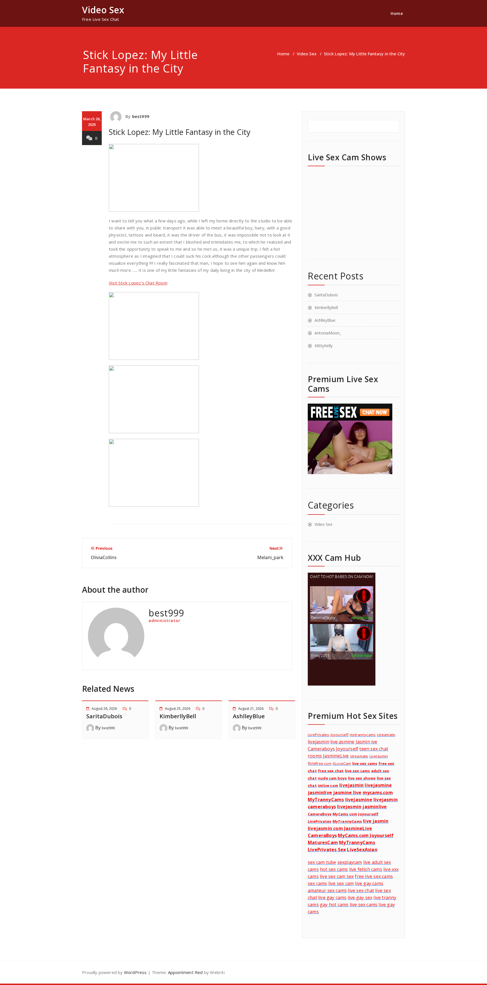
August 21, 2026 (251, 708)
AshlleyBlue (249, 716)
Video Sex (306, 53)
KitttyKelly (324, 345)
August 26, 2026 (104, 708)
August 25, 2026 (177, 708)
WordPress (135, 972)
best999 (140, 116)
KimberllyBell (178, 716)
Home (397, 13)
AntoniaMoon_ (328, 333)
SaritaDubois (104, 716)
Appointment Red (185, 972)
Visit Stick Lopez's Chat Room (138, 283)
